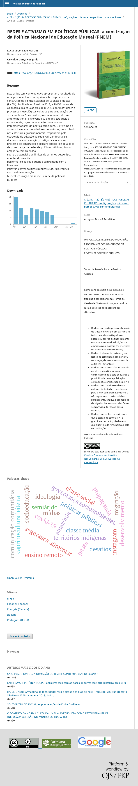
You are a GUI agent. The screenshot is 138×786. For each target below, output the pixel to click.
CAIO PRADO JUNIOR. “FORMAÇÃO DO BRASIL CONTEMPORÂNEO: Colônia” (52, 674)
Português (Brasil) (18, 620)
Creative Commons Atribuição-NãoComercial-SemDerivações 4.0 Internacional (102, 459)
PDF (91, 110)
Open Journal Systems (20, 578)
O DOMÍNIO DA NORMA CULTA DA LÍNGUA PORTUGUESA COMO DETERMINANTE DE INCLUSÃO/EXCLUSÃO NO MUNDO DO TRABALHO (58, 715)
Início (10, 13)
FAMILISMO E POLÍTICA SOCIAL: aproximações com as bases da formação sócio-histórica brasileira (66, 682)
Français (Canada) (18, 609)
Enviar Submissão (20, 636)
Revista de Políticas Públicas (29, 3)
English (11, 598)
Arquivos (22, 13)
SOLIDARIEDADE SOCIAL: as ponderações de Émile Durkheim (43, 704)
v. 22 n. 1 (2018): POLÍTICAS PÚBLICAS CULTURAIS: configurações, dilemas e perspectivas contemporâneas (64, 17)
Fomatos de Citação (97, 182)
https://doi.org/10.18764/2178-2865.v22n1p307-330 (44, 73)
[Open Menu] (7, 3)
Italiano (11, 614)
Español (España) (17, 604)
